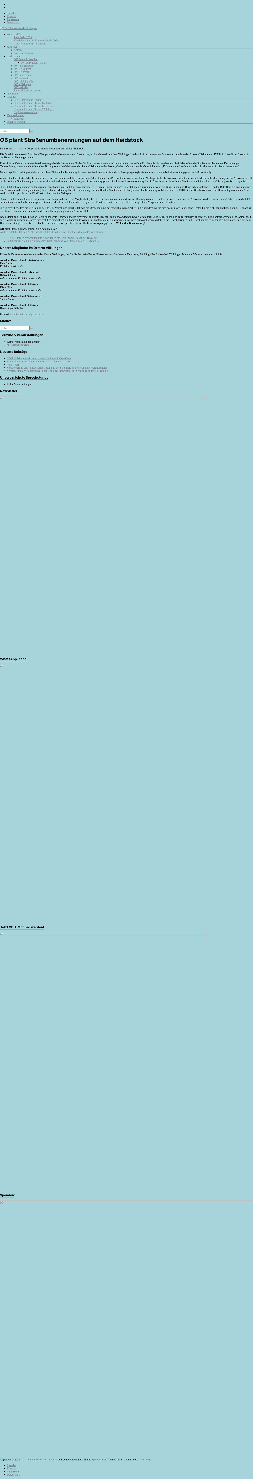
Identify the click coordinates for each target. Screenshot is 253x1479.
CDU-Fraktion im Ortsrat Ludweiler (33, 106)
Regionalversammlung (26, 112)
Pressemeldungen (23, 53)
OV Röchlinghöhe (24, 81)
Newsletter (13, 93)
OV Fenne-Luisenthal (26, 59)
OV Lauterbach (22, 75)
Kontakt (11, 16)
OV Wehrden (21, 87)
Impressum (13, 19)
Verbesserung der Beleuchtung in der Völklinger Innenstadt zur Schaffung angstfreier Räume (57, 370)
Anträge (18, 49)
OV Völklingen (22, 84)
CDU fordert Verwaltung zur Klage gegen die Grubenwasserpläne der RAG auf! (52, 237)
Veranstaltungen (15, 115)
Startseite (19, 148)
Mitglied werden (16, 121)
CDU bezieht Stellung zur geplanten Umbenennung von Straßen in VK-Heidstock (53, 240)
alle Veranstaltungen (18, 344)
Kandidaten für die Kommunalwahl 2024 (36, 40)
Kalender (19, 118)
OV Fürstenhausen (24, 65)
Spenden (11, 13)
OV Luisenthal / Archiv (33, 62)
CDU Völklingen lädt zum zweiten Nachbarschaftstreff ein (39, 358)
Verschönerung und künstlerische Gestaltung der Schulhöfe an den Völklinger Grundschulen (57, 367)
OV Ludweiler (22, 78)
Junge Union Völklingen (27, 90)
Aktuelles (12, 46)
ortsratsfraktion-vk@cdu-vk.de (26, 314)
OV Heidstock (22, 71)
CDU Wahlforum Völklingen (30, 43)
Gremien (11, 96)
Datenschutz (13, 22)
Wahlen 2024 (14, 34)
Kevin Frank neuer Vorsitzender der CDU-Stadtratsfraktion (39, 361)
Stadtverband (14, 56)
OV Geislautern (22, 68)
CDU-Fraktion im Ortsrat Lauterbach (34, 103)
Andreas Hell (7, 232)
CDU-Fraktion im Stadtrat (28, 99)
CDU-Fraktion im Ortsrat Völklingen (34, 109)
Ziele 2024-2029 (23, 37)
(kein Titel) (13, 364)
